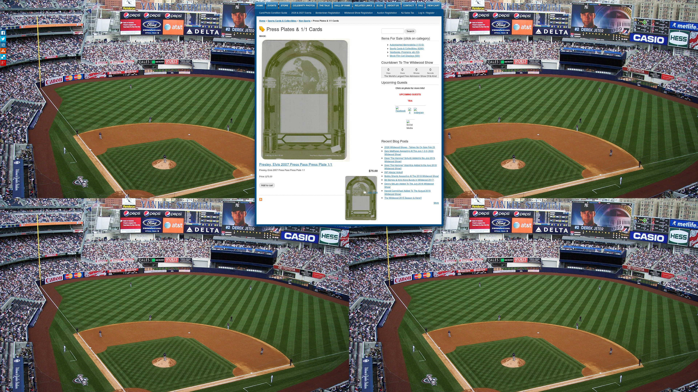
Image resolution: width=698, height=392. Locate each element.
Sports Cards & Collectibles (282, 20)
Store (284, 5)
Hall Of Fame (342, 5)
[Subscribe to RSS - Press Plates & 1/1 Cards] (260, 199)
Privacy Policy (357, 232)
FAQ (420, 5)
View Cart (433, 5)
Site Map (338, 232)
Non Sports (304, 20)
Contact (408, 5)
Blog (380, 5)
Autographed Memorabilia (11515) (407, 44)
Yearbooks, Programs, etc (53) (405, 52)
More (436, 202)
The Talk (324, 5)
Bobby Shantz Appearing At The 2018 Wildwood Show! (411, 175)
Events (272, 5)
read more (373, 192)
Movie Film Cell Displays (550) (405, 55)
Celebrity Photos (304, 5)
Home (259, 5)
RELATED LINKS (363, 5)
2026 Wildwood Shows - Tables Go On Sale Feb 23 (409, 147)
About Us (393, 5)
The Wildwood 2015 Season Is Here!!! (403, 197)
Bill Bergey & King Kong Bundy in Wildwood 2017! (409, 179)
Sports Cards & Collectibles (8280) (407, 48)
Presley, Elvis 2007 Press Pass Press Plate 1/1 (295, 164)
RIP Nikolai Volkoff (393, 172)
